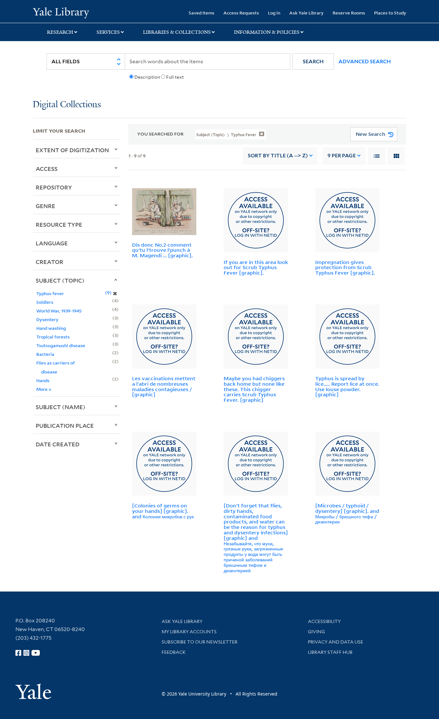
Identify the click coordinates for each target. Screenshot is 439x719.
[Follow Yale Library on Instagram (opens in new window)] (26, 653)
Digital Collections (67, 105)
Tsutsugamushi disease (60, 345)
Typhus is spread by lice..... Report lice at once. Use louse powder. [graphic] (347, 386)
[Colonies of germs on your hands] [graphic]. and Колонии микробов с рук (163, 511)
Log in (274, 13)
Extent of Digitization (72, 150)
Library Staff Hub (330, 652)
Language (52, 243)
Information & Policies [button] (267, 32)
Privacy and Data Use (335, 641)
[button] (313, 61)
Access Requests (241, 13)
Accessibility (324, 621)
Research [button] (60, 32)
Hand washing (51, 328)
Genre (45, 206)
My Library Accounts (189, 631)
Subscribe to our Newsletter (199, 641)
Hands (42, 380)
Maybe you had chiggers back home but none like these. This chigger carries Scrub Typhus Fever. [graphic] (254, 389)
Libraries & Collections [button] (177, 32)
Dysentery (47, 319)
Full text (175, 77)
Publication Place (65, 425)
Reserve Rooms (349, 13)
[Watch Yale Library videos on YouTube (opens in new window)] (35, 653)
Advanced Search (364, 61)
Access (47, 168)
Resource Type (59, 224)
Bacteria (45, 354)
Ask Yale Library (306, 13)
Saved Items (201, 13)
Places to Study (390, 13)
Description (147, 77)
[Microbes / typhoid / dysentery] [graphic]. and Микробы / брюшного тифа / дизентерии (347, 513)
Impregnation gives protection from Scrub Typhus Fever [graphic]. (345, 267)
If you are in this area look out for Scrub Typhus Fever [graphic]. (256, 267)
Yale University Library (61, 12)
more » (43, 389)
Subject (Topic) (60, 280)
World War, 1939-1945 (59, 311)
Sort (278, 156)
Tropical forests (53, 337)
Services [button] (108, 32)
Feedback (174, 652)
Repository (54, 187)
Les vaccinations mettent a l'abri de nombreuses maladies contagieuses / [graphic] (163, 386)
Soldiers (44, 302)
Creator (49, 262)
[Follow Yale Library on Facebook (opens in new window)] (18, 653)
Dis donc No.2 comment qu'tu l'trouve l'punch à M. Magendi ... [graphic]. (162, 250)
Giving (316, 631)
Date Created (57, 444)
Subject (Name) (60, 407)
